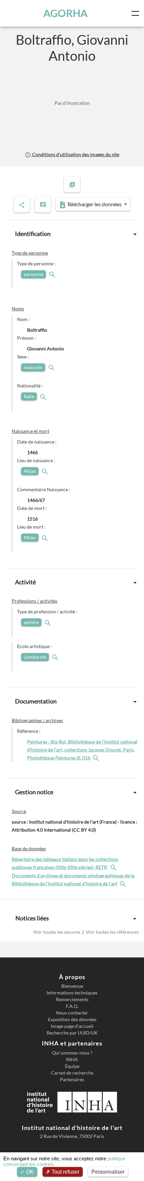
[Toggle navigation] (136, 13)
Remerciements (72, 999)
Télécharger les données (94, 204)
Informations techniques (72, 992)
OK (29, 1172)
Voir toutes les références (112, 932)
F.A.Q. (72, 1006)
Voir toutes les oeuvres (57, 932)
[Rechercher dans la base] (114, 867)
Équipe (72, 1066)
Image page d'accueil (72, 1026)
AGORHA (65, 13)
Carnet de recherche (72, 1073)
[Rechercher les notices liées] (96, 758)
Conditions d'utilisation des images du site (75, 154)
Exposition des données (72, 1019)
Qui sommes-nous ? (72, 1053)
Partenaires (72, 1079)
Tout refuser (64, 1172)
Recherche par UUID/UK (72, 1033)
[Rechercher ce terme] (53, 274)
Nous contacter (72, 1012)
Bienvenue (72, 986)
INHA (72, 1059)
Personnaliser (108, 1172)
